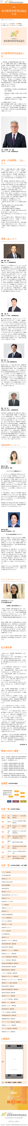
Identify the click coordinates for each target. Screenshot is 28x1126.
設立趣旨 (12, 23)
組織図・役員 (6, 25)
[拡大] (20, 1046)
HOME (2, 19)
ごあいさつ (5, 23)
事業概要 (19, 23)
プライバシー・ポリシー (14, 1121)
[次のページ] (9, 1046)
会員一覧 (13, 25)
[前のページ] (7, 1046)
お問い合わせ (15, 1102)
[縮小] (18, 1046)
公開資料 (20, 25)
